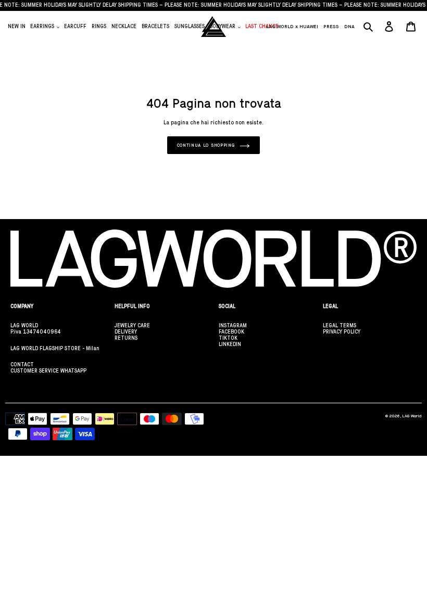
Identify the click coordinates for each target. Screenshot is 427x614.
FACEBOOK (231, 332)
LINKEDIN (230, 344)
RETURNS (126, 338)
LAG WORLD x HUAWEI (292, 26)
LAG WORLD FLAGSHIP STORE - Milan (54, 348)
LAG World (412, 416)
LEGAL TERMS (339, 325)
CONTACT (22, 364)
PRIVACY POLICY (341, 332)
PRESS (331, 26)
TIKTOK (228, 338)
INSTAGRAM (233, 325)
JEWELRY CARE (132, 325)
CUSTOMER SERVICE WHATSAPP (48, 371)
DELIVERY (126, 332)
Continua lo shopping (206, 145)
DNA (349, 26)
